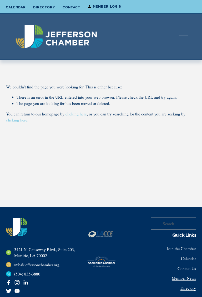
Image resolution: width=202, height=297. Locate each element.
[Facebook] (8, 282)
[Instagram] (17, 282)
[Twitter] (8, 291)
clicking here (76, 113)
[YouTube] (17, 291)
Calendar (16, 7)
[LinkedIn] (25, 282)
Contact (71, 7)
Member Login (107, 6)
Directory (44, 7)
